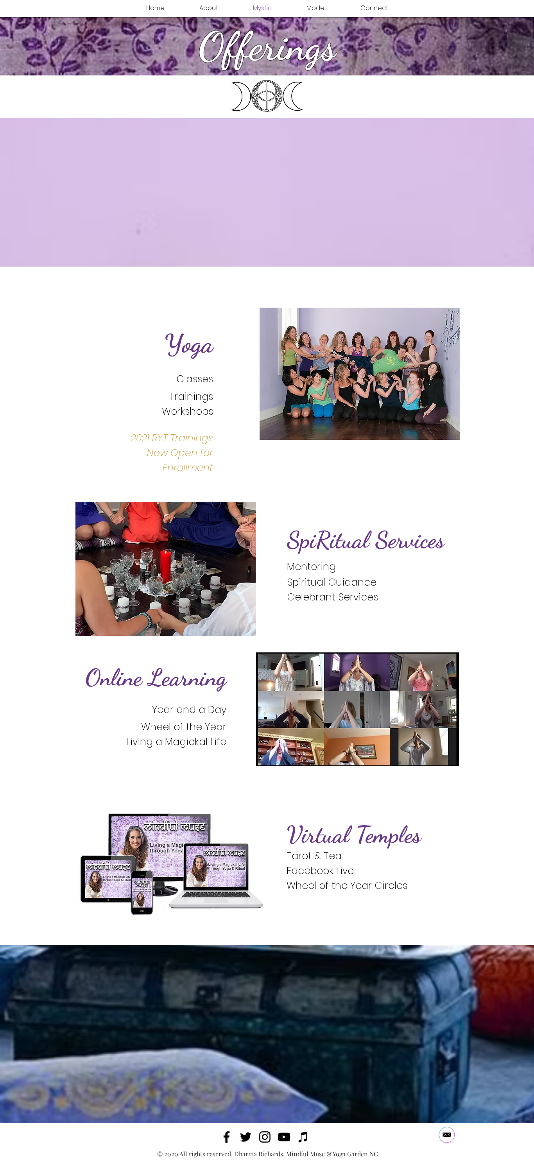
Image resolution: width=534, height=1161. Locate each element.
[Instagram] (264, 1137)
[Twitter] (245, 1137)
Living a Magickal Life (176, 742)
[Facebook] (226, 1137)
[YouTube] (284, 1137)
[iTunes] (303, 1137)
